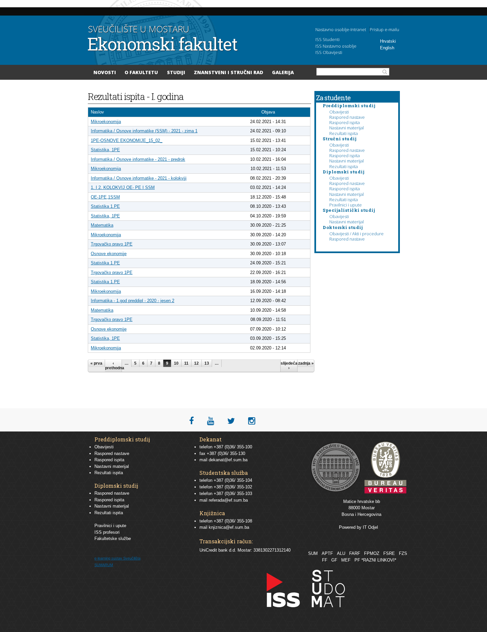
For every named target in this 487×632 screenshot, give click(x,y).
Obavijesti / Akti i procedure (356, 234)
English (387, 47)
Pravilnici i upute (345, 205)
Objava (268, 112)
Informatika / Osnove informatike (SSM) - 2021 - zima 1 (144, 130)
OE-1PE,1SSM (105, 197)
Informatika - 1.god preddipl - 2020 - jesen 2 (132, 300)
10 (176, 363)
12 (196, 363)
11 (186, 363)
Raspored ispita (344, 122)
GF (334, 560)
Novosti (104, 72)
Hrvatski (388, 41)
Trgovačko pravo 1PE (112, 244)
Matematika (102, 225)
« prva (96, 363)
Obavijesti (339, 112)
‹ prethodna (113, 365)
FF (324, 560)
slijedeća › (289, 365)
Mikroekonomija (106, 121)
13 (206, 363)
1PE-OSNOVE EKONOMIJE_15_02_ (126, 140)
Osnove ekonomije (109, 253)
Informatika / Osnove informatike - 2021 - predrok (138, 159)
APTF (327, 553)
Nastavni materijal (346, 128)
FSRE (389, 553)
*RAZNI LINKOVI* (378, 560)
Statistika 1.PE (105, 206)
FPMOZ (371, 553)
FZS (403, 553)
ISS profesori (107, 532)
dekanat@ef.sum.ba (228, 459)
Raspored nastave (347, 117)
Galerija (283, 72)
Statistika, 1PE (105, 149)
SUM (313, 553)
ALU (341, 553)
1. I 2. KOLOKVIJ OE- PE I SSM (123, 187)
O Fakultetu (141, 72)
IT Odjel (370, 527)
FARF (354, 553)
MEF (346, 560)
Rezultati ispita (343, 133)
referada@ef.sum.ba (228, 500)
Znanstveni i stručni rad (228, 72)
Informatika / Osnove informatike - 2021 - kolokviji (139, 178)
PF (357, 560)
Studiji (176, 72)
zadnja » (306, 363)
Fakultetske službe (112, 538)
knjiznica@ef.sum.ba (229, 527)
